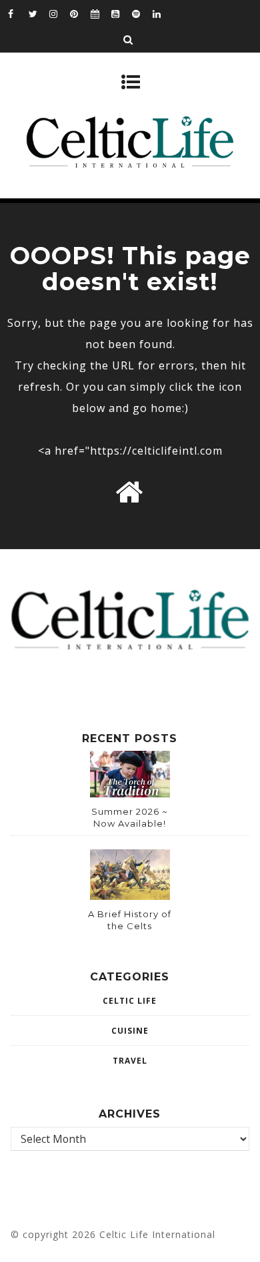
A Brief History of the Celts (129, 920)
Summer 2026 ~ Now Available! (129, 817)
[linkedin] (163, 13)
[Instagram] (59, 13)
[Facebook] (18, 13)
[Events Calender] (101, 13)
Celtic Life (130, 1000)
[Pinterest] (80, 13)
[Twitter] (39, 13)
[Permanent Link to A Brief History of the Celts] (130, 896)
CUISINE (130, 1030)
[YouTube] (121, 13)
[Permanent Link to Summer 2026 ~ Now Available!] (130, 793)
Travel (130, 1060)
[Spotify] (142, 13)
